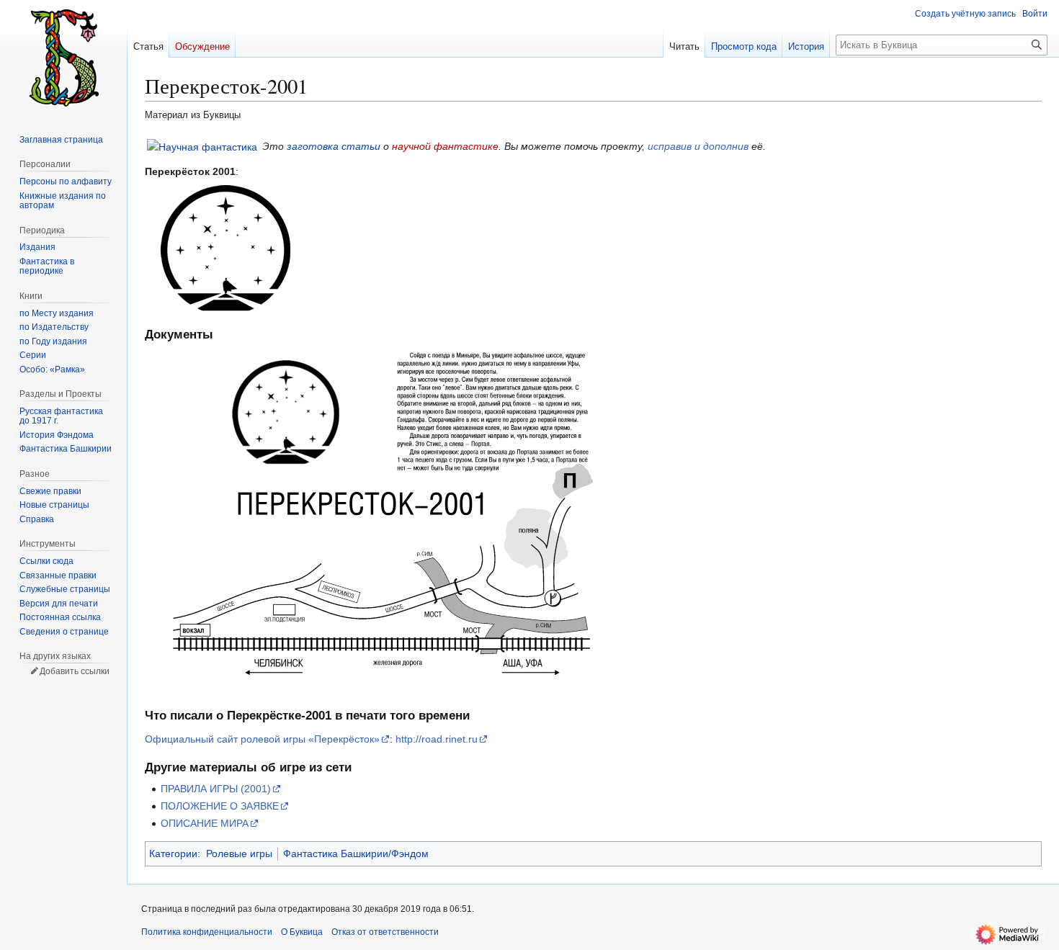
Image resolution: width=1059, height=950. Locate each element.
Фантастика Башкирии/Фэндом (356, 853)
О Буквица (302, 932)
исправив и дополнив (698, 146)
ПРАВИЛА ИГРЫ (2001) (216, 788)
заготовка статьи (333, 146)
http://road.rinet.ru (437, 739)
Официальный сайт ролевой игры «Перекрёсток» (262, 739)
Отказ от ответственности (385, 932)
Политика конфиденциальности (206, 932)
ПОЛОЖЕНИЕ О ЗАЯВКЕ (220, 806)
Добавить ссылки (75, 671)
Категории (173, 853)
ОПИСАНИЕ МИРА (205, 823)
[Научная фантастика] (202, 146)
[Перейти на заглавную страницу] (63, 57)
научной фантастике (445, 146)
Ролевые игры (239, 853)
